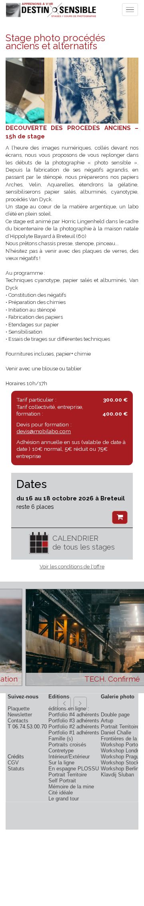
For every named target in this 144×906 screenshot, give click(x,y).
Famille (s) (60, 739)
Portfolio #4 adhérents (73, 715)
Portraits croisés (67, 745)
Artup (107, 721)
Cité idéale (60, 793)
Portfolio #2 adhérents (73, 727)
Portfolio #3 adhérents (73, 721)
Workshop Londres (122, 751)
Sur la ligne (61, 763)
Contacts (18, 721)
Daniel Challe (116, 733)
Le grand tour (63, 799)
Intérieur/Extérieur (69, 757)
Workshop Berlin (120, 769)
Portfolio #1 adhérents (73, 733)
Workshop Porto (119, 745)
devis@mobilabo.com (43, 431)
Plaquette (19, 709)
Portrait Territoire (67, 775)
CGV (13, 763)
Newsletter (20, 715)
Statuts (16, 769)
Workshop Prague (121, 757)
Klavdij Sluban (117, 775)
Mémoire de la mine (71, 787)
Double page (115, 715)
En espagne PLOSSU (73, 769)
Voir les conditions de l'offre (72, 567)
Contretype (61, 751)
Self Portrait (62, 781)
